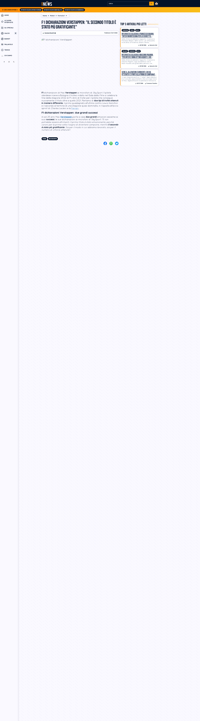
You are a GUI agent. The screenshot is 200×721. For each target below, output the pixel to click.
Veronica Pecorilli (49, 33)
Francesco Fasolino (151, 83)
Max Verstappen (53, 139)
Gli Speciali (8, 28)
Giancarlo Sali (153, 45)
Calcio (7, 33)
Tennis (7, 50)
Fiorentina (125, 30)
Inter (138, 51)
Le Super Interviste (8, 21)
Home (6, 15)
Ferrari (74, 108)
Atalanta (125, 51)
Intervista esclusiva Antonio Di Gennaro (31, 10)
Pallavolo (8, 44)
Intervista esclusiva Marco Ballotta (53, 10)
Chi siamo (8, 55)
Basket (7, 39)
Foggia (132, 30)
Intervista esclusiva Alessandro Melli (74, 10)
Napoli (138, 30)
